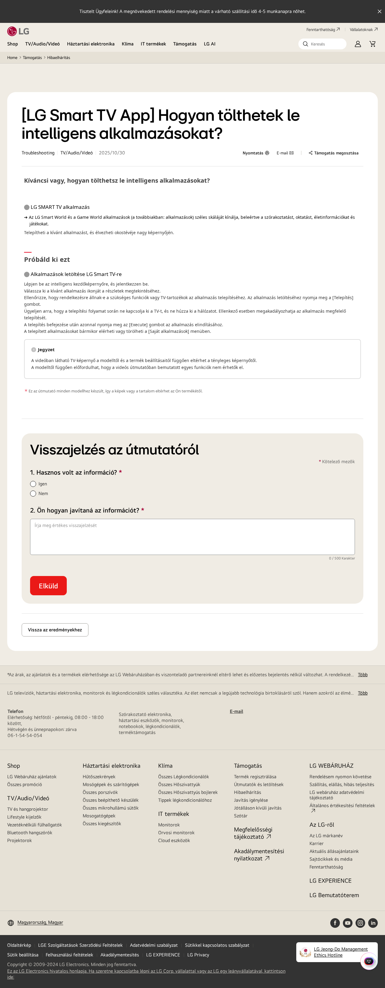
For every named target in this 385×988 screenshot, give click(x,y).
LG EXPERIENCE (331, 880)
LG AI (210, 44)
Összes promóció (24, 784)
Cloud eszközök (174, 840)
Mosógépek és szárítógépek (111, 784)
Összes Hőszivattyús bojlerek (188, 792)
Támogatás (185, 44)
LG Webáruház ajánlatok (32, 776)
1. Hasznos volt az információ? (88, 472)
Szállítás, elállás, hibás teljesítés (342, 784)
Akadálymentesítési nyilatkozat (259, 854)
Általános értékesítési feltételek (342, 805)
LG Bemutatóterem (334, 894)
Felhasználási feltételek (69, 955)
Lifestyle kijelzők (24, 817)
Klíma (128, 44)
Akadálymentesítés (119, 955)
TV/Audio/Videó (42, 44)
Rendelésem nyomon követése (340, 776)
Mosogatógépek (99, 816)
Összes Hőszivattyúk (179, 784)
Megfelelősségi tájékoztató (253, 833)
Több (363, 674)
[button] (322, 44)
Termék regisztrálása (255, 776)
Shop (12, 44)
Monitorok (169, 825)
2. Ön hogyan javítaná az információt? (99, 510)
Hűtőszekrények (99, 776)
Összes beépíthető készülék (111, 800)
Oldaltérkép (19, 945)
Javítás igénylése (251, 800)
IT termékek (153, 44)
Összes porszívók (100, 792)
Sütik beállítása (22, 955)
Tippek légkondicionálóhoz (185, 800)
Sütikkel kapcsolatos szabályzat (217, 945)
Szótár (241, 816)
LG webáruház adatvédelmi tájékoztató (337, 795)
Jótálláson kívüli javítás (258, 808)
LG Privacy (198, 955)
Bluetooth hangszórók (29, 832)
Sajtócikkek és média (331, 859)
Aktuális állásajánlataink (334, 851)
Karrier (317, 843)
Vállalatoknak (361, 29)
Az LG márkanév (326, 835)
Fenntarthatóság (320, 29)
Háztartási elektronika (91, 44)
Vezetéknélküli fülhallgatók (34, 825)
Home (12, 57)
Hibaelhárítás (58, 57)
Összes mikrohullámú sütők (111, 808)
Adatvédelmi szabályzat (154, 945)
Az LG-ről (322, 824)
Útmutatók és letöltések (259, 784)
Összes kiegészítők (102, 823)
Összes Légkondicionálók (183, 776)
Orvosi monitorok (176, 832)
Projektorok (19, 840)
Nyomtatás (253, 152)
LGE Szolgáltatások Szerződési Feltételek (80, 945)
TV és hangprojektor (27, 809)
